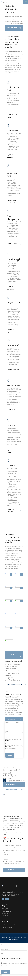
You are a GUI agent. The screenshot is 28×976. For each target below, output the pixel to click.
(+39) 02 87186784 (7, 927)
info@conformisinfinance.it (8, 925)
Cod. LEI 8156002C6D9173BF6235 (11, 894)
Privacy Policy (8, 747)
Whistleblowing (6, 913)
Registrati (5, 848)
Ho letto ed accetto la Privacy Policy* (13, 739)
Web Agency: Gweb (14, 939)
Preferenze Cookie (6, 911)
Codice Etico (5, 915)
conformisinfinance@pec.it (8, 895)
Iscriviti (10, 755)
